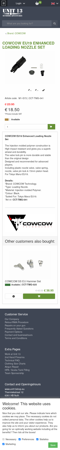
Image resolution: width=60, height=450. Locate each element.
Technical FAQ (12, 360)
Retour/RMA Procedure (16, 322)
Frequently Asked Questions (19, 328)
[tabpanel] (30, 90)
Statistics (44, 439)
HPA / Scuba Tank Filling (17, 369)
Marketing (11, 444)
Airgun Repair (12, 366)
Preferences (28, 439)
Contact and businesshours (18, 334)
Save (53, 445)
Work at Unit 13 (12, 354)
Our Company (12, 319)
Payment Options (13, 331)
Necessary (11, 439)
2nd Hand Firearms (14, 357)
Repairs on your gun (15, 325)
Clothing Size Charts (15, 363)
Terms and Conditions (16, 338)
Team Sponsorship (14, 373)
